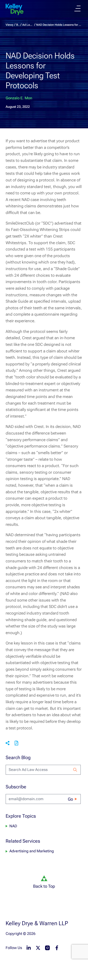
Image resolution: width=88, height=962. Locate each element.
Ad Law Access (27, 24)
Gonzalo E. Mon (19, 98)
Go (70, 799)
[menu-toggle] (77, 8)
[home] (14, 9)
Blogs (17, 24)
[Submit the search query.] (75, 770)
